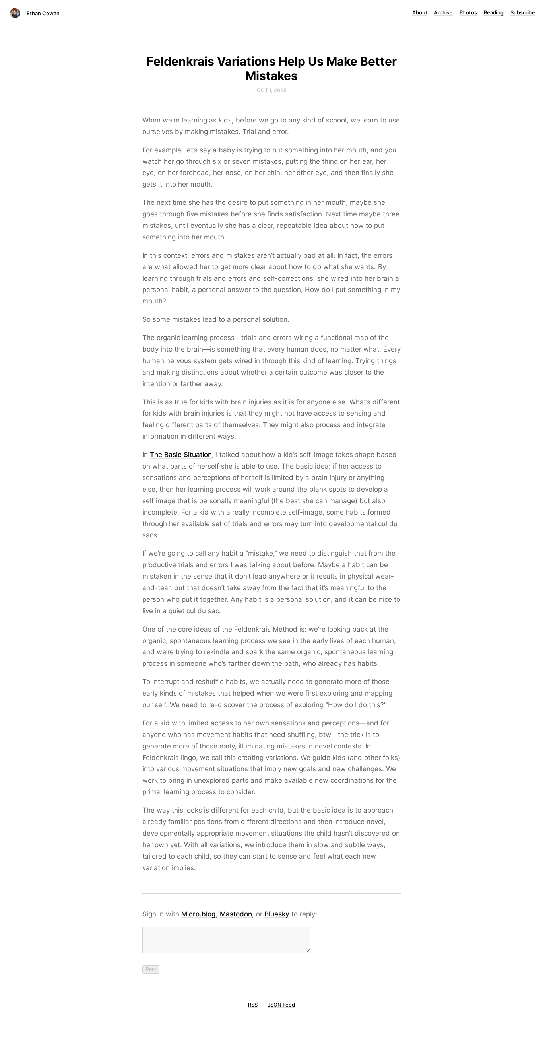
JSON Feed (281, 1004)
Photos (468, 12)
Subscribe (522, 12)
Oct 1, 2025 (272, 90)
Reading (494, 12)
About (419, 12)
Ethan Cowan (43, 13)
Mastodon (236, 914)
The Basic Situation (181, 455)
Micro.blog (198, 914)
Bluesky (276, 914)
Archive (443, 12)
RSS (253, 1004)
